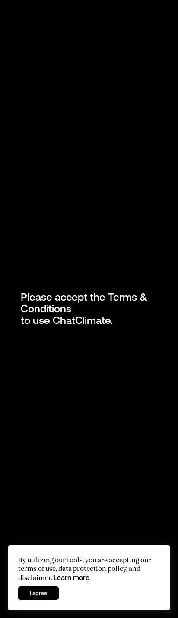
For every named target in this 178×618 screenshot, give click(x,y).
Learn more (71, 577)
